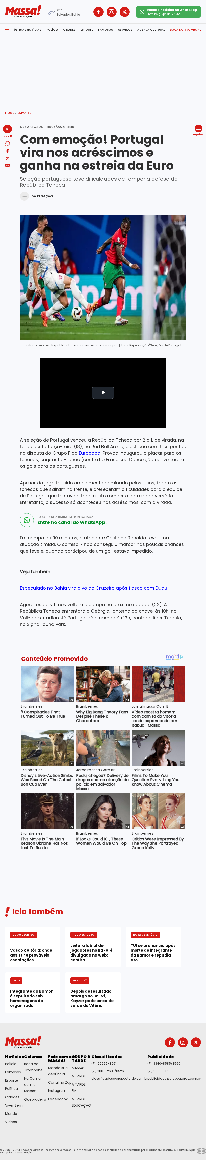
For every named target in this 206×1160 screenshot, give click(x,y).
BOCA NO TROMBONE (185, 30)
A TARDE (79, 1076)
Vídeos (11, 1121)
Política (11, 1088)
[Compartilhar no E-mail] (7, 165)
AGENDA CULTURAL (151, 30)
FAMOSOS (105, 30)
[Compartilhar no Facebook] (7, 152)
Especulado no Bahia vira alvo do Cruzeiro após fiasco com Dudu (93, 588)
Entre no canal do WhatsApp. (72, 522)
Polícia (10, 1063)
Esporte (24, 113)
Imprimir (198, 134)
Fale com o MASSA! (60, 1059)
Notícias (14, 1057)
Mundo (11, 1113)
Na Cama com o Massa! (32, 1085)
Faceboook (58, 1099)
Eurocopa (89, 453)
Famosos (13, 1072)
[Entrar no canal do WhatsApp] (27, 520)
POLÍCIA (52, 30)
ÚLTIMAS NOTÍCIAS (27, 30)
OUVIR (7, 135)
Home (11, 113)
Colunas (33, 1057)
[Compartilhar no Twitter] (8, 159)
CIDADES (69, 30)
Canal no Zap (60, 1082)
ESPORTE (86, 30)
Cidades (12, 1097)
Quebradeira (35, 1099)
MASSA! (78, 1067)
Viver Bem (14, 1105)
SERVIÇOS (125, 30)
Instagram (57, 1090)
